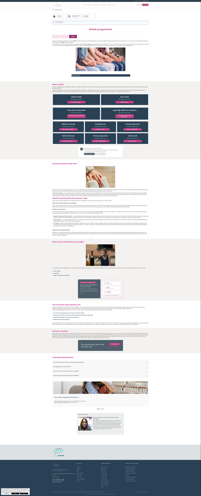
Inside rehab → (132, 141)
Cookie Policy (79, 477)
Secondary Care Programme (130, 473)
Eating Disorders (103, 4)
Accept (24, 493)
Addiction (88, 4)
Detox (92, 4)
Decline (15, 493)
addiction (75, 41)
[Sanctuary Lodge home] (57, 4)
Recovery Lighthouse (105, 483)
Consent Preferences (57, 482)
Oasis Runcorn (104, 477)
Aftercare (127, 475)
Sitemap (78, 481)
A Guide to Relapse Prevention (62, 397)
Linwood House (104, 473)
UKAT (63, 479)
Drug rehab (56, 273)
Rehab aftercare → (68, 141)
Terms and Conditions (81, 479)
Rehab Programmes (97, 4)
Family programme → (132, 129)
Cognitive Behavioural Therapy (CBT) (62, 216)
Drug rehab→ (125, 102)
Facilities (78, 467)
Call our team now (101, 153)
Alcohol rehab (56, 271)
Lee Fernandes (74, 16)
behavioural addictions (64, 275)
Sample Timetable (80, 473)
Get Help (84, 4)
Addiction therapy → (68, 129)
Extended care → (100, 129)
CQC (53, 479)
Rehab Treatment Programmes (131, 467)
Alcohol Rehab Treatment (130, 469)
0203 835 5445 (139, 4)
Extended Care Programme (130, 481)
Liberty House (103, 471)
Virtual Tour (79, 469)
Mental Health (109, 4)
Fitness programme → (100, 141)
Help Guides (136, 0)
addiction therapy (86, 44)
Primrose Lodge (104, 479)
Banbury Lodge (104, 467)
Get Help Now (145, 4)
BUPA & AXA (58, 479)
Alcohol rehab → (76, 102)
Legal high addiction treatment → (124, 116)
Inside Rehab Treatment (129, 479)
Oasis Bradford (104, 475)
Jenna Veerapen (59, 16)
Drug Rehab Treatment (129, 471)
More (107, 401)
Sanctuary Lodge (58, 193)
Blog (140, 0)
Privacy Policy (79, 475)
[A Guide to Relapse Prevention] (100, 393)
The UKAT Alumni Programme (131, 477)
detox (72, 44)
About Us (114, 4)
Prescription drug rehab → (76, 116)
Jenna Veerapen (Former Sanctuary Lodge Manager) (105, 418)
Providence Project (104, 481)
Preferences (7, 493)
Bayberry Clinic (104, 469)
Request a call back (89, 153)
